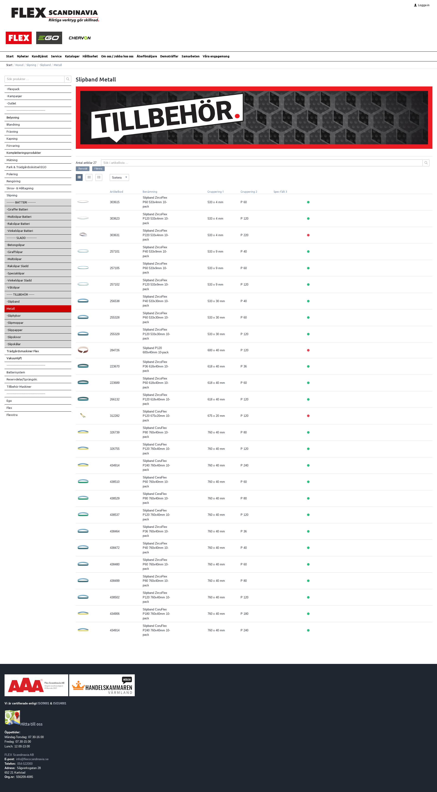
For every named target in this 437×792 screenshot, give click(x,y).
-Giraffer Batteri (17, 209)
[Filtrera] (426, 162)
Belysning (13, 117)
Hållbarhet (90, 56)
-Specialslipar (16, 273)
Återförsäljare (147, 56)
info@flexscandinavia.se (32, 759)
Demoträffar (169, 56)
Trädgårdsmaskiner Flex (23, 351)
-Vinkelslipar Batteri (20, 230)
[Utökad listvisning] (98, 177)
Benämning (150, 191)
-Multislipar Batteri (19, 216)
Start (10, 56)
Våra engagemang (216, 56)
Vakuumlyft (14, 358)
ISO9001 (43, 703)
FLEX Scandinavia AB (19, 755)
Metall (11, 308)
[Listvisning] (79, 177)
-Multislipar (14, 259)
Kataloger (72, 56)
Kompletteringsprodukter (24, 152)
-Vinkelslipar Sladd (19, 280)
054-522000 (25, 763)
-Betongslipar (16, 244)
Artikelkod (116, 191)
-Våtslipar (13, 287)
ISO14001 (59, 703)
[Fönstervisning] (89, 177)
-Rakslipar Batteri (18, 223)
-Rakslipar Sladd (17, 266)
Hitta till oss (31, 724)
